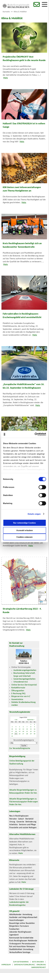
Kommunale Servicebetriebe (21, 938)
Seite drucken (38, 962)
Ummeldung (28, 949)
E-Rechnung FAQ (18, 694)
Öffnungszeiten (17, 691)
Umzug (12, 822)
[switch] (42, 487)
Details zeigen (34, 514)
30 (34, 734)
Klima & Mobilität (20, 12)
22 (31, 731)
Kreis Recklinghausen (18, 941)
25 (16, 734)
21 (27, 731)
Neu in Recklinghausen (18, 816)
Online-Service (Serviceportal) (24, 685)
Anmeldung (27, 915)
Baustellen (30, 923)
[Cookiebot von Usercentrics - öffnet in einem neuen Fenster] (35, 434)
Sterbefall (29, 819)
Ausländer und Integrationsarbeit (23, 917)
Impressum (6, 965)
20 (23, 731)
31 (12, 736)
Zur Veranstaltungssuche (19, 748)
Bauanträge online (17, 923)
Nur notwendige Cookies (24, 523)
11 (16, 729)
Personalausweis (29, 944)
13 (23, 729)
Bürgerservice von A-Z (20, 696)
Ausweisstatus (17, 699)
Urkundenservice (20, 682)
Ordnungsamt (15, 944)
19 (19, 731)
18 (16, 731)
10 (12, 729)
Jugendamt (14, 935)
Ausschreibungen (16, 920)
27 (23, 734)
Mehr (5, 78)
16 (34, 729)
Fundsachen (14, 929)
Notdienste (32, 941)
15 (31, 729)
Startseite (6, 12)
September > (30, 719)
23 (34, 731)
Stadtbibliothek (15, 949)
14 (27, 729)
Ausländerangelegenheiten (24, 670)
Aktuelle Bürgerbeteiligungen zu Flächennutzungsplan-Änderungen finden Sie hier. (23, 802)
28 (27, 734)
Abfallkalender (15, 915)
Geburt (21, 819)
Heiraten (13, 819)
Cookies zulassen (24, 537)
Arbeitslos (13, 825)
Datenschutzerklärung (24, 965)
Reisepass (31, 947)
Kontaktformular (18, 688)
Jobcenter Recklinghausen (20, 932)
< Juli (15, 719)
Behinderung (30, 822)
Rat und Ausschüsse (17, 947)
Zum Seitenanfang (21, 962)
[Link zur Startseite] (16, 7)
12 (19, 729)
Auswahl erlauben (24, 530)
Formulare (24, 926)
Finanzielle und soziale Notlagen (22, 828)
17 (12, 731)
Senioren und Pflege (27, 825)
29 (31, 734)
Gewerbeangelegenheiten (24, 679)
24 (12, 734)
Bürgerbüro (14, 926)
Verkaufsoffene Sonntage (19, 952)
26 (19, 734)
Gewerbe (20, 822)
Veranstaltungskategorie (23, 740)
